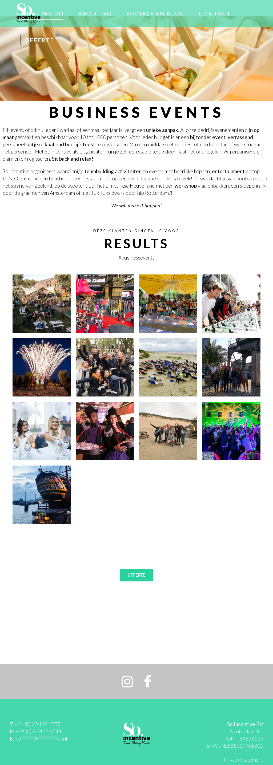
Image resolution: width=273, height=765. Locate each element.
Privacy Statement (243, 759)
